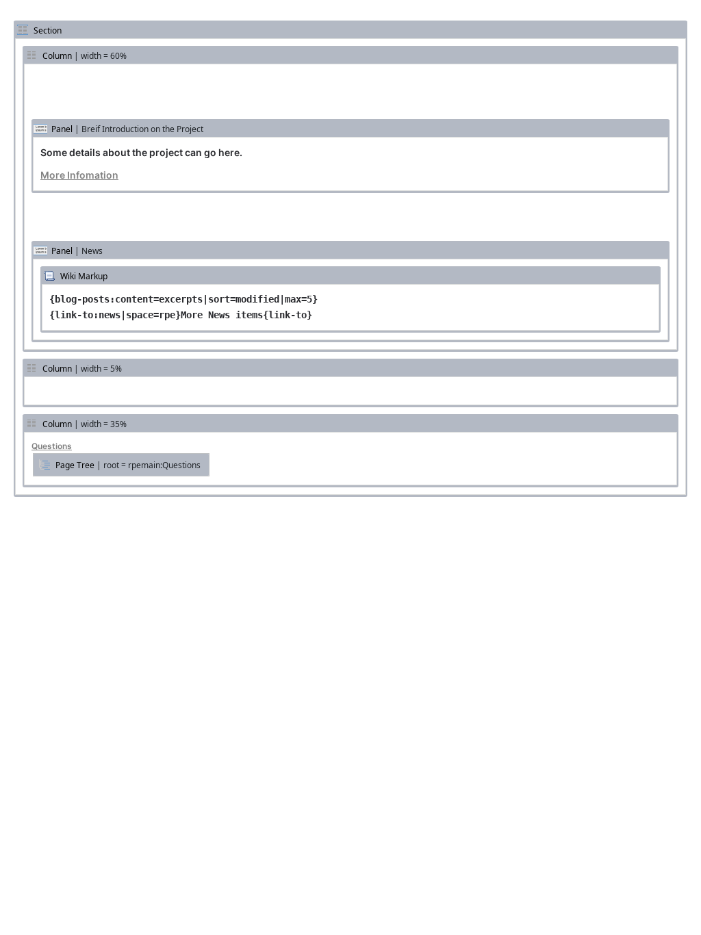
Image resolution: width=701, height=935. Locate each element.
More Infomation (79, 175)
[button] (121, 464)
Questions (51, 446)
